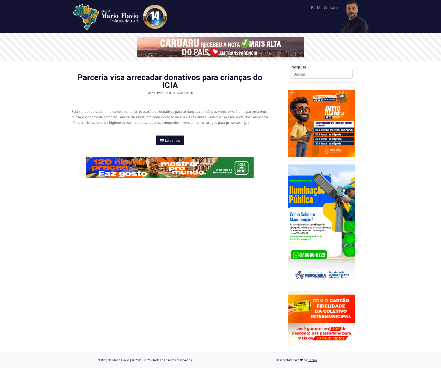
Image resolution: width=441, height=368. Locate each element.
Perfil (315, 7)
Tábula (312, 360)
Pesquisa (298, 67)
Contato (331, 7)
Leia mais (172, 140)
